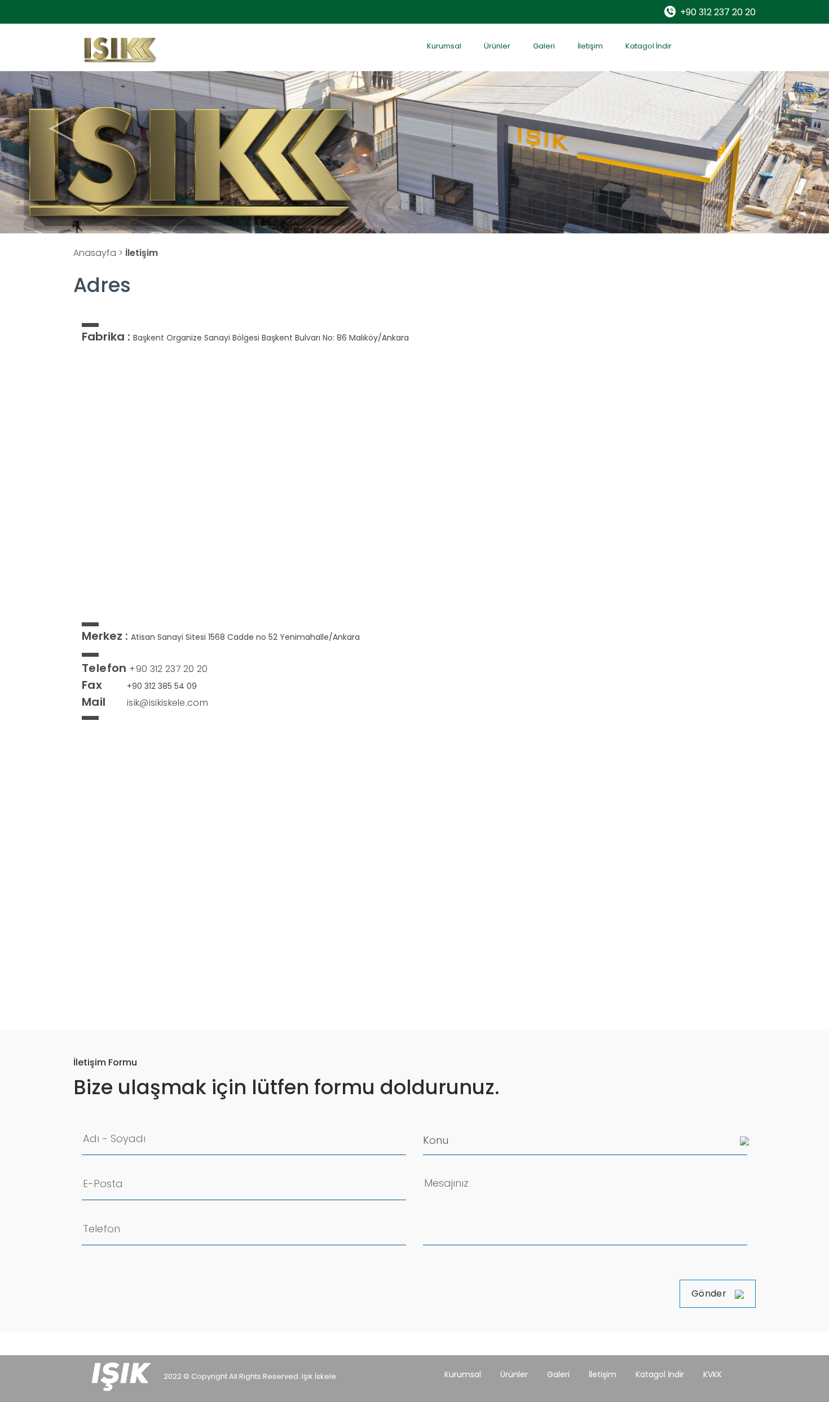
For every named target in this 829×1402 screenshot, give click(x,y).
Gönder (708, 1293)
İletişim (590, 46)
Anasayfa (94, 252)
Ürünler (497, 46)
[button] (62, 128)
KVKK (712, 1374)
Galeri (544, 46)
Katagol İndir (648, 46)
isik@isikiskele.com (145, 702)
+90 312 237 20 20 (718, 12)
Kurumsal (444, 46)
